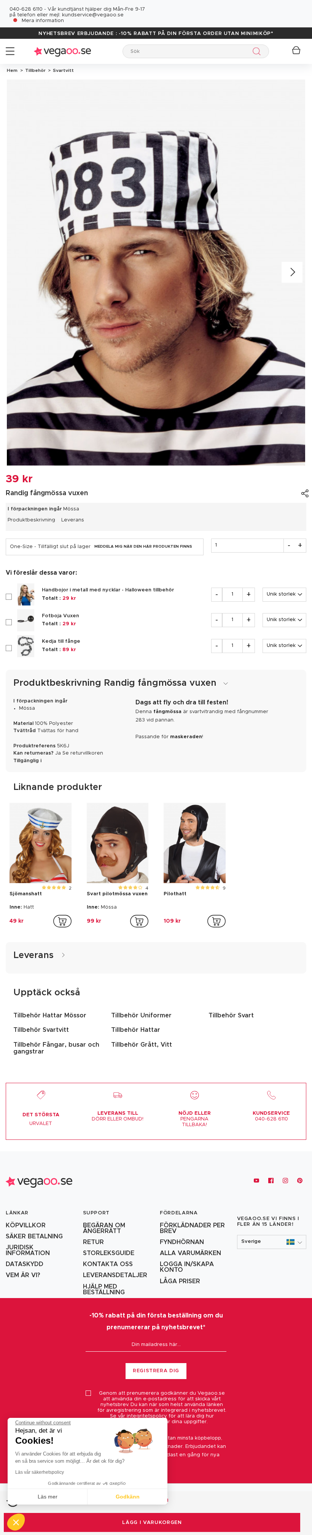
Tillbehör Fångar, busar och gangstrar (56, 1048)
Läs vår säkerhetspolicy (39, 1472)
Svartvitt (62, 70)
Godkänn (128, 1497)
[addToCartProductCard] (62, 921)
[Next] (292, 272)
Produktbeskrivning (31, 520)
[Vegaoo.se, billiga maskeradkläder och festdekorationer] (62, 51)
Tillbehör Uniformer (141, 1015)
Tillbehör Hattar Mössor (49, 1015)
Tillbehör (35, 70)
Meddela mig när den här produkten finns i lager (143, 546)
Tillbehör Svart (231, 1015)
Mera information (43, 20)
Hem (12, 70)
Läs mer (47, 1497)
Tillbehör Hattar (135, 1030)
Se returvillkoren (82, 753)
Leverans (72, 520)
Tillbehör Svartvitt (41, 1030)
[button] (272, 1242)
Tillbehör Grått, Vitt (141, 1045)
